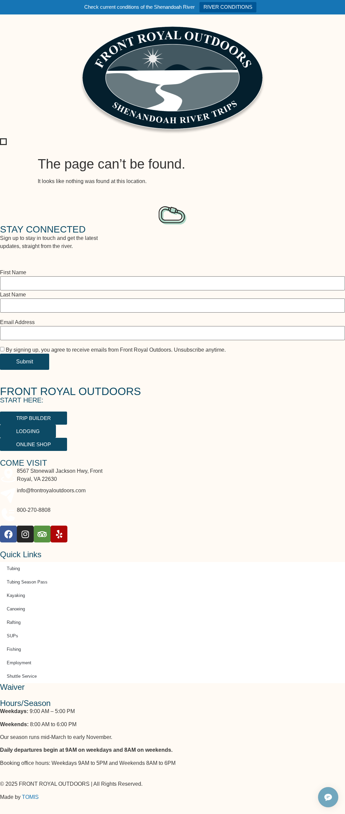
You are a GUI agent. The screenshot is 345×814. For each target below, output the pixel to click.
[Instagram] (25, 534)
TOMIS (30, 797)
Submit (24, 361)
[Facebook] (8, 534)
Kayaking (16, 595)
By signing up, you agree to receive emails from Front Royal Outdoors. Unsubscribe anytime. (116, 350)
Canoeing (16, 608)
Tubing (13, 568)
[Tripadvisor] (42, 534)
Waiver (12, 687)
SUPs (12, 635)
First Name (13, 272)
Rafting (14, 622)
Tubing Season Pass (27, 582)
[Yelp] (59, 534)
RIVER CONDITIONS (227, 7)
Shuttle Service (22, 676)
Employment (19, 662)
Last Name (13, 294)
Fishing (14, 649)
